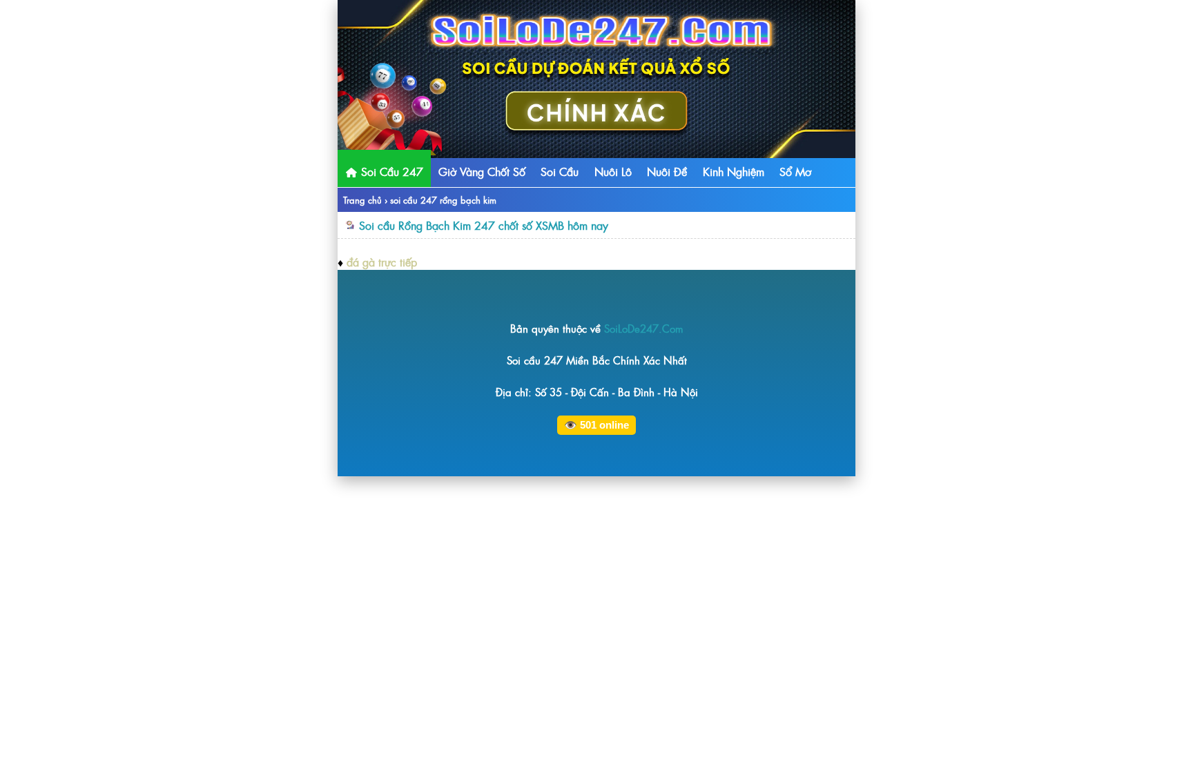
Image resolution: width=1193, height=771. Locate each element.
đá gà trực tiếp (382, 261)
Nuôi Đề (667, 171)
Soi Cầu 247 (390, 171)
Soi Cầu (560, 171)
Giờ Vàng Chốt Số (481, 171)
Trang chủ (362, 199)
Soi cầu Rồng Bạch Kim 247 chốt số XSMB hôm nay (483, 225)
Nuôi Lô (613, 171)
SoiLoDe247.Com (643, 328)
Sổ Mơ (795, 171)
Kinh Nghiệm (733, 171)
